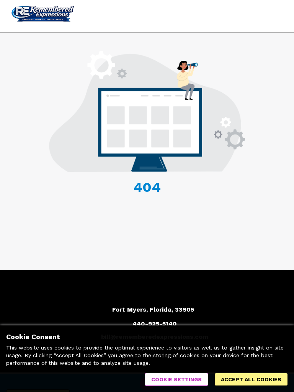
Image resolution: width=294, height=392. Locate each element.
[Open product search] (261, 16)
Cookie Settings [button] (176, 379)
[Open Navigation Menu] (277, 16)
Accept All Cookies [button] (251, 379)
